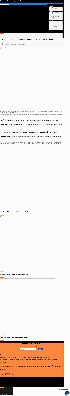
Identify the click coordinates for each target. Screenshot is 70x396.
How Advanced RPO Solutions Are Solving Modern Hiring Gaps (15, 211)
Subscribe (40, 349)
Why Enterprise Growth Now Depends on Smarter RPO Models (14, 274)
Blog (3, 43)
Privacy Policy (4, 385)
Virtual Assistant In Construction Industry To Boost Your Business (14, 44)
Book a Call (2, 33)
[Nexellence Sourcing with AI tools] (13, 2)
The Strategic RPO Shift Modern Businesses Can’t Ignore (13, 337)
